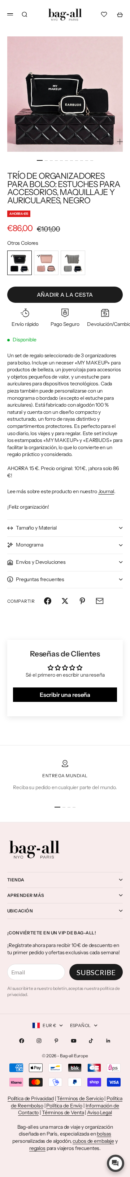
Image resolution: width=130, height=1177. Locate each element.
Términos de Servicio (80, 1098)
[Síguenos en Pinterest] (56, 1041)
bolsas (104, 1133)
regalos (37, 1148)
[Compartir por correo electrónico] (99, 601)
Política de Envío (64, 1105)
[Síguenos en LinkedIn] (108, 1041)
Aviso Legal (99, 1112)
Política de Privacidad (31, 1098)
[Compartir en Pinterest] (82, 601)
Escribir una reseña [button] (65, 694)
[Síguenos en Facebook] (22, 1041)
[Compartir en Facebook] (47, 601)
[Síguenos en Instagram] (39, 1041)
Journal (106, 491)
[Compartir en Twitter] (65, 601)
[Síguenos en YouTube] (74, 1041)
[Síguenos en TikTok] (91, 1041)
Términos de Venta (63, 1112)
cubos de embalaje (93, 1141)
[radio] (19, 263)
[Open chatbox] (115, 1163)
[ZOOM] (120, 141)
